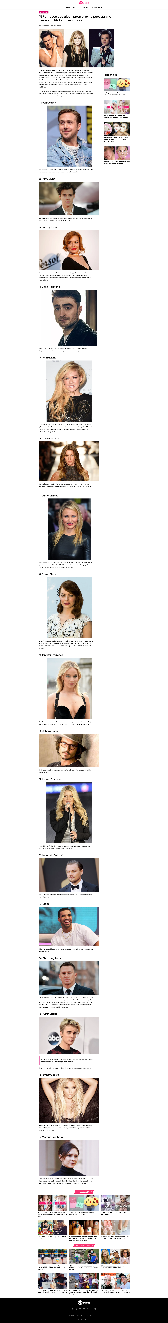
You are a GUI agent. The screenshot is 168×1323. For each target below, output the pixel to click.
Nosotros (87, 1319)
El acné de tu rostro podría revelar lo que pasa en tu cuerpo (117, 163)
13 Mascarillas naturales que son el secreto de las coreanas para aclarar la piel (117, 139)
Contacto (80, 1319)
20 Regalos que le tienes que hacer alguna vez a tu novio (114, 94)
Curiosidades (44, 12)
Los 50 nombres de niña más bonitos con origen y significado (116, 116)
